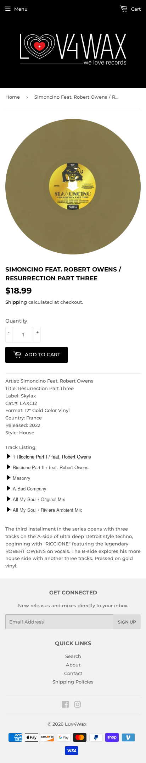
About (73, 665)
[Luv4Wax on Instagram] (77, 705)
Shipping (16, 302)
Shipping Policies (73, 682)
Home (12, 97)
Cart (135, 9)
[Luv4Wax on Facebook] (65, 705)
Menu (21, 9)
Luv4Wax (75, 724)
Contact (73, 673)
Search (73, 656)
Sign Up (127, 622)
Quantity (16, 321)
